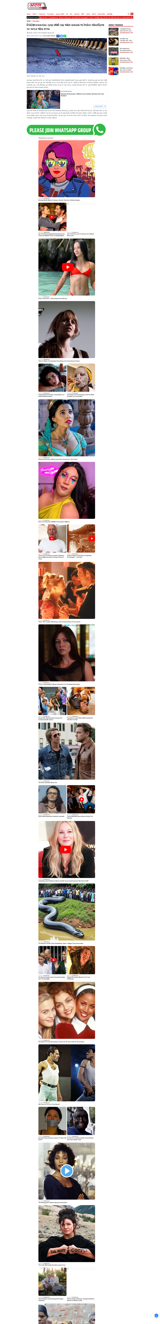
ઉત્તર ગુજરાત (50, 14)
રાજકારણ (76, 14)
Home (28, 14)
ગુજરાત (35, 14)
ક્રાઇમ (88, 14)
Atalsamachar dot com (35, 36)
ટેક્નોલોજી (109, 14)
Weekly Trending (116, 25)
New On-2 (42, 14)
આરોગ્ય (94, 14)
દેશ (67, 14)
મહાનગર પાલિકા (60, 14)
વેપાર (71, 14)
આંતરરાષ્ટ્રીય (101, 14)
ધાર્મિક (82, 14)
